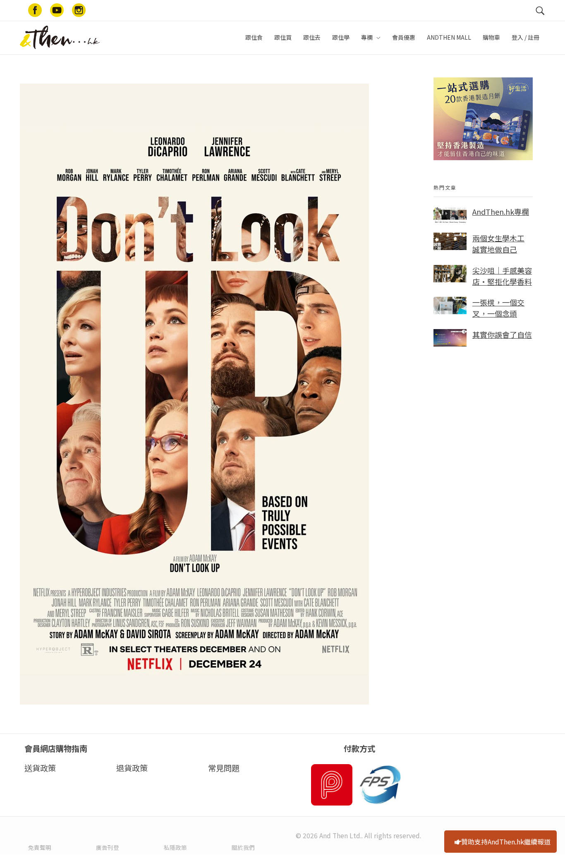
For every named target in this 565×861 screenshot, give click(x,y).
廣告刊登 (107, 847)
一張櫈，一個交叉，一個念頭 (498, 308)
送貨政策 (40, 768)
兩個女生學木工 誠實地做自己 (498, 244)
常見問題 (223, 768)
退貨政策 (132, 768)
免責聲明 (39, 847)
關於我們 (243, 847)
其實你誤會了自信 (502, 334)
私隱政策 (175, 847)
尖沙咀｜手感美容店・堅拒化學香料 (502, 276)
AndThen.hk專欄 (500, 211)
